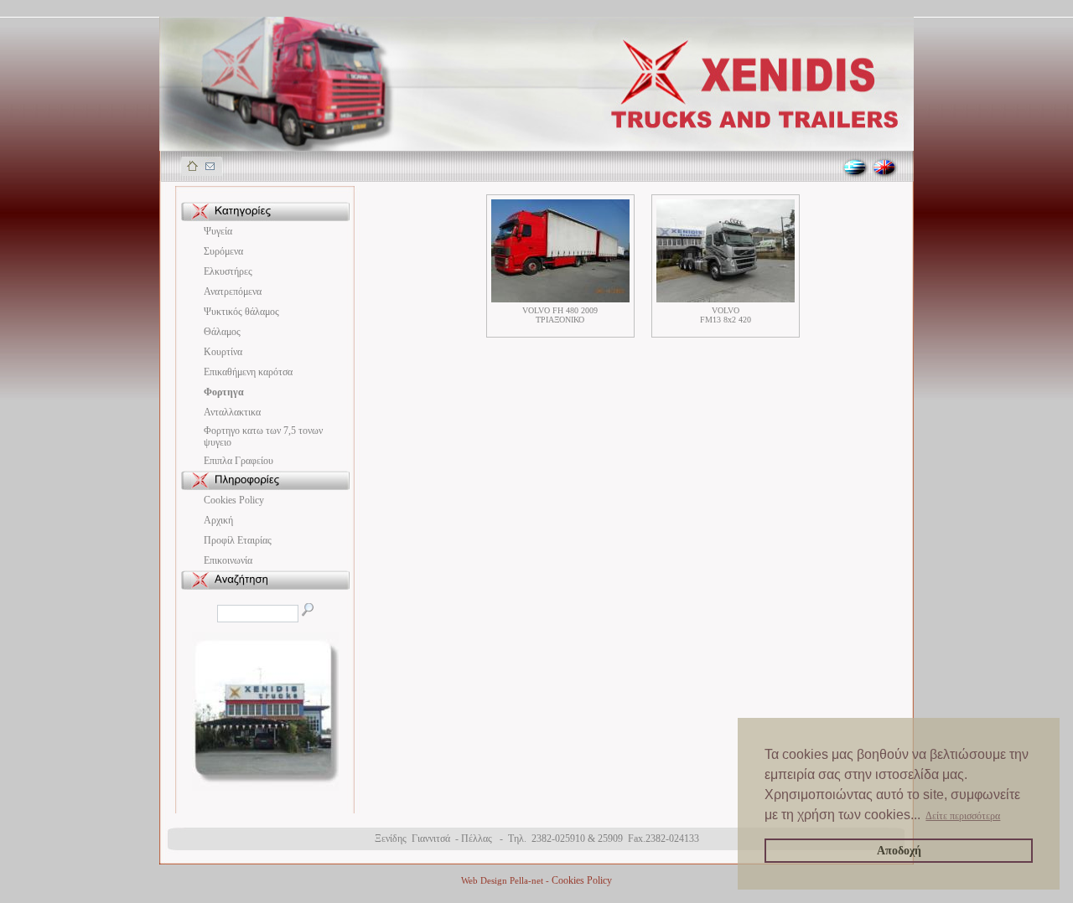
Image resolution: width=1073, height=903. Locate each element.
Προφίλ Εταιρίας (238, 540)
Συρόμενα (223, 251)
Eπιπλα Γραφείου (238, 461)
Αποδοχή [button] (899, 850)
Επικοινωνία (228, 560)
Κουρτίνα (223, 352)
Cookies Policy (234, 500)
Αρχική (218, 520)
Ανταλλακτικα (232, 412)
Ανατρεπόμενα (233, 291)
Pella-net (526, 880)
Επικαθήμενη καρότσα (248, 372)
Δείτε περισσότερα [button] (962, 816)
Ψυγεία (218, 231)
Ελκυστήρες (228, 271)
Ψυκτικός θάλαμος (241, 311)
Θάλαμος (222, 332)
